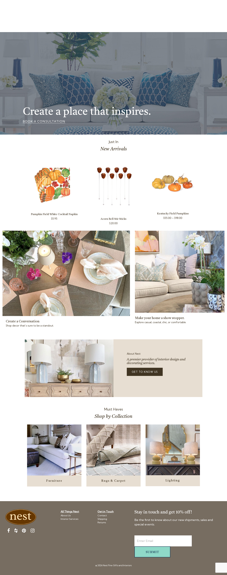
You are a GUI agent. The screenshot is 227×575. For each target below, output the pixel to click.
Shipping (102, 518)
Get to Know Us (145, 371)
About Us (66, 515)
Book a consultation (44, 121)
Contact (102, 515)
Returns (102, 522)
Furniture (54, 480)
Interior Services (69, 518)
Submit (152, 552)
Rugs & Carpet (113, 480)
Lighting (173, 480)
